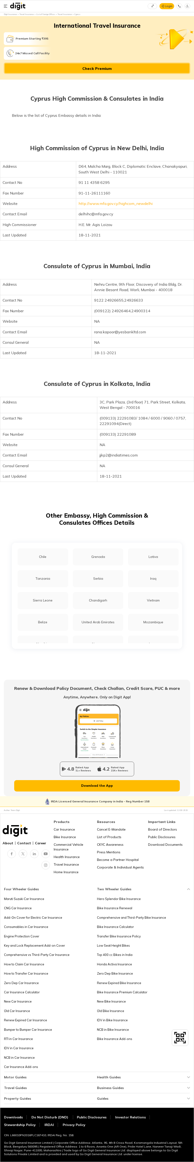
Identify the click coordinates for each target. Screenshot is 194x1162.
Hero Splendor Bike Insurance (119, 899)
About (8, 843)
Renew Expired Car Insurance (25, 1020)
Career (40, 843)
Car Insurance (64, 829)
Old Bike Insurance (110, 1011)
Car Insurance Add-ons (21, 1067)
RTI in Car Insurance (18, 1039)
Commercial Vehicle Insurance (68, 846)
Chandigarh (98, 600)
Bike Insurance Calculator (115, 927)
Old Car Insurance (17, 1011)
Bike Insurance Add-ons (114, 1039)
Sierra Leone (43, 600)
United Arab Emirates (98, 622)
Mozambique (153, 622)
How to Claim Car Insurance (24, 964)
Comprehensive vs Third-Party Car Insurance (37, 955)
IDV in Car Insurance (19, 1048)
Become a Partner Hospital (118, 860)
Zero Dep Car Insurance (21, 983)
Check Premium (97, 68)
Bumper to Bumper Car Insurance (28, 1029)
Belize (42, 622)
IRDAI (49, 1125)
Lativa (153, 557)
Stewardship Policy (20, 1125)
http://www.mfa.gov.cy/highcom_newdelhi (116, 203)
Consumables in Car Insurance (26, 927)
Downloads (13, 1117)
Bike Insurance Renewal (114, 908)
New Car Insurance (18, 1001)
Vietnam (153, 600)
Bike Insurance (65, 837)
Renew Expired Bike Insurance (119, 983)
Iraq (153, 578)
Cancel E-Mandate (111, 829)
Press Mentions (108, 852)
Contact (24, 843)
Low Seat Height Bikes (113, 945)
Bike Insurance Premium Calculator (122, 992)
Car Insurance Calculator (22, 992)
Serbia (98, 578)
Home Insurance (66, 872)
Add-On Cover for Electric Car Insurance (33, 917)
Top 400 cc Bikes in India (114, 955)
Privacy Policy (74, 1125)
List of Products (109, 837)
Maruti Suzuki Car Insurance (24, 899)
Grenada (98, 557)
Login (168, 6)
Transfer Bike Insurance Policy (119, 936)
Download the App (97, 785)
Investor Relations (130, 1117)
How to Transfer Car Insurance (26, 973)
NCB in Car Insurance (19, 1057)
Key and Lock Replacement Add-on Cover (34, 945)
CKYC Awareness (110, 844)
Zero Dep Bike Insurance (115, 973)
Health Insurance (67, 857)
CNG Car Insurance (18, 908)
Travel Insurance (66, 864)
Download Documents (165, 844)
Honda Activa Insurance (114, 964)
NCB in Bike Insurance (113, 1029)
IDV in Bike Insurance (112, 1020)
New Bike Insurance (111, 1001)
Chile (42, 557)
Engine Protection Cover (21, 936)
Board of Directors (162, 829)
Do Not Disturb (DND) (50, 1117)
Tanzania (42, 578)
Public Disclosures (162, 837)
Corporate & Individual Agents (120, 867)
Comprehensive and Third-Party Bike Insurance (131, 917)
